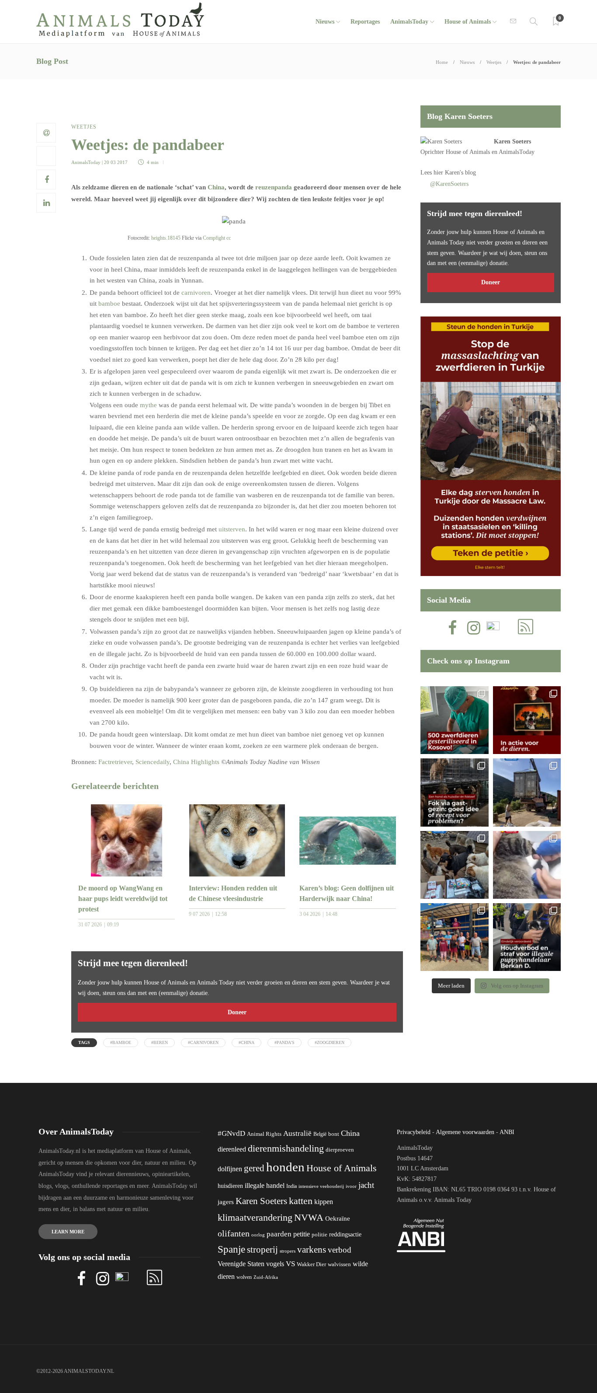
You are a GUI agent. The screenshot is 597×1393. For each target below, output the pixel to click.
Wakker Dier (311, 1264)
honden (285, 1167)
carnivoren (196, 292)
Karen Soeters (512, 141)
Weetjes (493, 62)
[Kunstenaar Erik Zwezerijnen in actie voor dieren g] (527, 720)
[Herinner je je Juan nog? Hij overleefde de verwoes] (527, 865)
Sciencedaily (152, 761)
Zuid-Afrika (265, 1277)
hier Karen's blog (455, 172)
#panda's (284, 1042)
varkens (311, 1249)
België (319, 1134)
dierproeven (340, 1150)
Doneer (237, 1012)
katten (300, 1200)
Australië (297, 1133)
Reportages (365, 21)
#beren (159, 1042)
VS (290, 1264)
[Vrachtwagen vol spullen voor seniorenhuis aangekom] (454, 937)
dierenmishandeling (286, 1148)
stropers (287, 1250)
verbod (339, 1249)
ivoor (351, 1186)
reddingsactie (345, 1234)
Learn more (68, 1231)
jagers (226, 1201)
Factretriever (115, 761)
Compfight (214, 238)
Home (442, 62)
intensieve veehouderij (321, 1186)
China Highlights (196, 761)
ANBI (507, 1132)
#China (246, 1042)
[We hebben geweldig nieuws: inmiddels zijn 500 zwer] (454, 720)
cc (228, 238)
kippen (323, 1201)
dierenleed (232, 1149)
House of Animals (467, 21)
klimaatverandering (255, 1217)
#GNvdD (231, 1133)
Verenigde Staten (241, 1263)
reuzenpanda (273, 187)
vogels (275, 1263)
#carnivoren (203, 1042)
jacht (366, 1185)
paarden (279, 1234)
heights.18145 (165, 238)
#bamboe (120, 1042)
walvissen (339, 1264)
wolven (244, 1277)
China (216, 187)
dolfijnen (230, 1169)
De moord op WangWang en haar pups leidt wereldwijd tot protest (122, 898)
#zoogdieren (329, 1042)
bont (333, 1134)
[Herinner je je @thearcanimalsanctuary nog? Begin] (527, 792)
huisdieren (230, 1186)
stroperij (262, 1249)
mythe (148, 404)
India (291, 1186)
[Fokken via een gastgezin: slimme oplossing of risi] (454, 792)
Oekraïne (337, 1218)
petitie (301, 1234)
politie (319, 1235)
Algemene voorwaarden (465, 1132)
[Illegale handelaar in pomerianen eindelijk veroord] (527, 937)
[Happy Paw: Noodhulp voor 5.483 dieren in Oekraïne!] (454, 865)
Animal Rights (264, 1134)
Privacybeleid (413, 1132)
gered (254, 1168)
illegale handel (265, 1185)
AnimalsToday (86, 162)
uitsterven (232, 529)
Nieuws (325, 21)
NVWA (308, 1217)
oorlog (258, 1234)
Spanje (231, 1249)
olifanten (234, 1233)
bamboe (109, 303)
